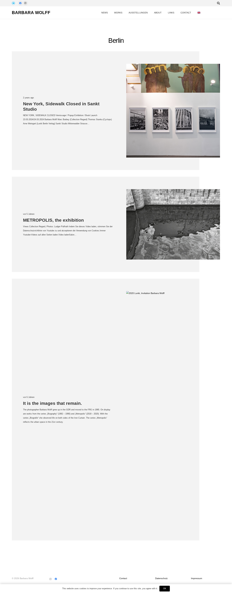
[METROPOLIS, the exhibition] (173, 224)
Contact (123, 578)
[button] (203, 12)
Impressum (196, 578)
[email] (13, 3)
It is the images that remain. (52, 403)
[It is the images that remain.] (173, 409)
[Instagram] (25, 3)
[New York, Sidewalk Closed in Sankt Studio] (173, 111)
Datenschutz (161, 578)
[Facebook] (20, 3)
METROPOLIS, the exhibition (53, 220)
